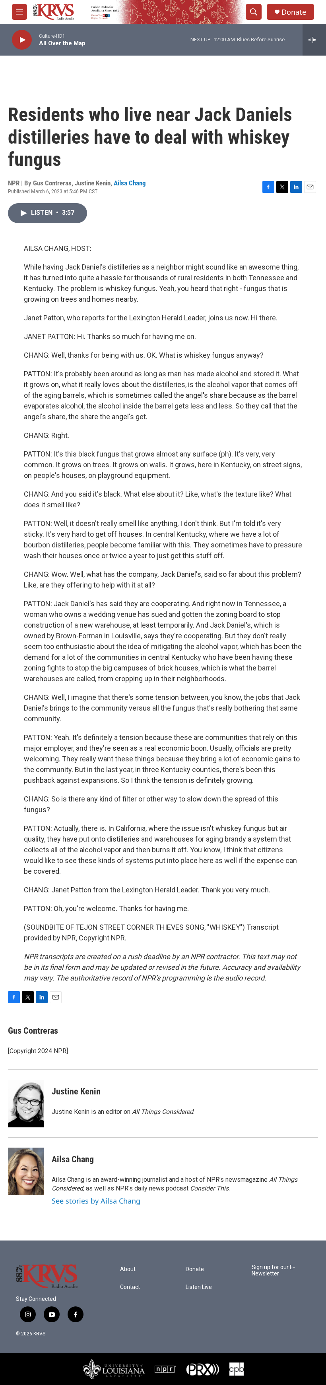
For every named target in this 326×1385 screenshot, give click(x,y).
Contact (130, 1287)
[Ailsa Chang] (26, 1171)
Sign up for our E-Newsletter (273, 1270)
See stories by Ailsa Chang (96, 1201)
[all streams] (314, 40)
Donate (293, 12)
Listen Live (199, 1287)
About (128, 1269)
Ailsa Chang (130, 183)
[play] (22, 39)
